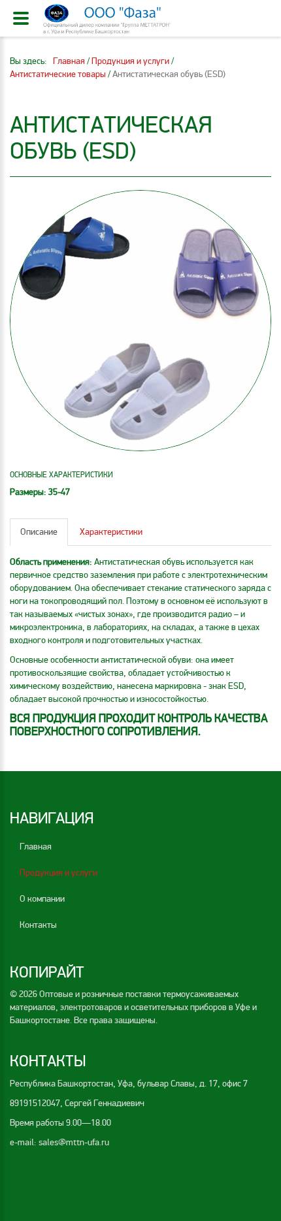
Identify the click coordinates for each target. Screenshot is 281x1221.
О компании (42, 898)
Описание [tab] (39, 531)
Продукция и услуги (58, 872)
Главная (36, 846)
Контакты (38, 924)
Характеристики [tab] (111, 531)
